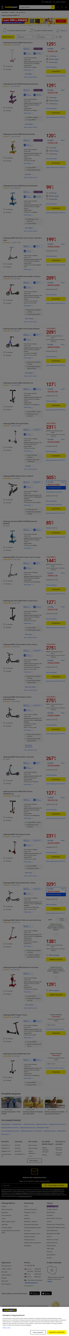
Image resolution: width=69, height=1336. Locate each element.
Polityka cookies (6, 1328)
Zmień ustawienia (38, 1332)
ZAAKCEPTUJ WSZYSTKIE (56, 1332)
